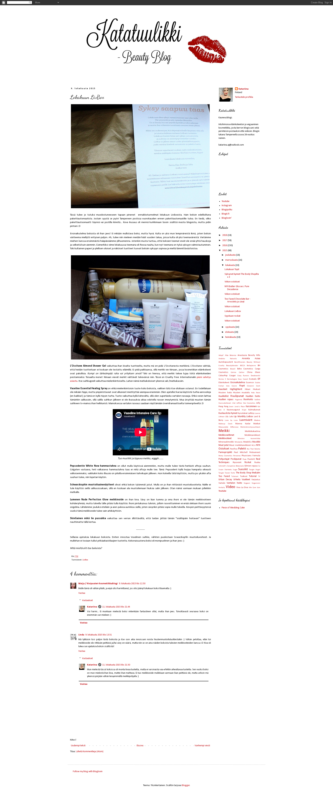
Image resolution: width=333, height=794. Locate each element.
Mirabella (238, 442)
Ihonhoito (248, 399)
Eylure (234, 386)
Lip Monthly (239, 416)
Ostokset (224, 448)
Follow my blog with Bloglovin (88, 771)
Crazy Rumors (243, 376)
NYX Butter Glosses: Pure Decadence (237, 288)
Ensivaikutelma (237, 382)
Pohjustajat (224, 459)
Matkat (256, 424)
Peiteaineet (254, 452)
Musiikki (256, 442)
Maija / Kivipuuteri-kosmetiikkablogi (98, 583)
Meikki (224, 431)
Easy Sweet (243, 379)
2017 (225, 240)
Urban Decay (225, 479)
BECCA (242, 366)
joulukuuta (230, 255)
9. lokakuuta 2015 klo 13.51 (98, 635)
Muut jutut (224, 445)
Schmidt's (223, 466)
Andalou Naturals (228, 359)
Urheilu (236, 479)
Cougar (232, 376)
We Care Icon (254, 488)
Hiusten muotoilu (241, 393)
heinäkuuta (231, 337)
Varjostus (255, 480)
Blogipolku (227, 209)
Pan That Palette (253, 449)
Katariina (92, 607)
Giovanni (250, 386)
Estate (257, 383)
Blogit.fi (225, 214)
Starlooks (228, 470)
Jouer (231, 407)
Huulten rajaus (226, 399)
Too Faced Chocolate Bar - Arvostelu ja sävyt (237, 300)
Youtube (225, 201)
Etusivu (140, 745)
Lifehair (222, 417)
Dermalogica (232, 379)
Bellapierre (251, 366)
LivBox (85, 560)
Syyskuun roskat (232, 316)
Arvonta (246, 358)
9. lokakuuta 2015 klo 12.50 (132, 583)
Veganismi (256, 483)
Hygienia (238, 400)
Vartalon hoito (234, 483)
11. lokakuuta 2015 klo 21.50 (116, 665)
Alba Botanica (230, 355)
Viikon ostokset (232, 281)
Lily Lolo (229, 417)
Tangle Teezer (224, 473)
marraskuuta (231, 260)
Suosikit (243, 469)
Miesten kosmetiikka (249, 439)
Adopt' (221, 355)
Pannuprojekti (225, 452)
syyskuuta (230, 327)
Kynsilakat (242, 413)
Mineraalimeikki (226, 442)
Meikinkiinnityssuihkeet (250, 427)
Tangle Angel (254, 470)
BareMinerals (239, 362)
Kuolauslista (224, 413)
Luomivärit (245, 420)
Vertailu (222, 488)
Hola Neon (255, 393)
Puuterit (251, 459)
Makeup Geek (225, 424)
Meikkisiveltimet (226, 435)
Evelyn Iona (224, 386)
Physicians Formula (251, 456)
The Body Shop (243, 473)
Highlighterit (236, 389)
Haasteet (223, 389)
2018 (225, 235)
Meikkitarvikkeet (252, 435)
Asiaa (257, 358)
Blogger (186, 785)
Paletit (242, 448)
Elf (259, 379)
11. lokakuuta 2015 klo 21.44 (116, 607)
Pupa (244, 459)
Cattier (241, 372)
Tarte (233, 473)
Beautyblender (232, 366)
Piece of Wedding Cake (233, 507)
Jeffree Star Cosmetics (245, 403)
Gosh (258, 386)
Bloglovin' (227, 218)
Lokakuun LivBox (233, 311)
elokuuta (229, 332)
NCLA (253, 445)
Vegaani (247, 483)
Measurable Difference (228, 427)
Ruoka (257, 462)
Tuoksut (243, 476)
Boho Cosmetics (245, 369)
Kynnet (234, 413)
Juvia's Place (239, 407)
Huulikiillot (224, 396)
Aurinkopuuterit (226, 362)
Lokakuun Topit (232, 269)
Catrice (233, 372)
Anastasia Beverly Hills (249, 355)
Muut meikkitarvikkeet (240, 445)
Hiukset (256, 389)
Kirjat (244, 410)
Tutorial (253, 476)
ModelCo (247, 442)
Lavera (257, 413)
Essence (250, 383)
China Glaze (253, 372)
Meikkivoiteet (225, 438)
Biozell (232, 369)
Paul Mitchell (240, 452)
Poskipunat (236, 459)
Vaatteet (246, 479)
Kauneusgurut (233, 410)
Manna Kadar (242, 424)
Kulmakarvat (254, 410)
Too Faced (224, 476)
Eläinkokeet (224, 383)
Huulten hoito (253, 396)
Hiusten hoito (225, 393)
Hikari (247, 389)
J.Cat (234, 403)
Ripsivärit (237, 462)
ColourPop (223, 376)
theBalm (256, 473)
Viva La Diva (242, 487)
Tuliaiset (234, 476)
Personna (237, 456)
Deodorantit (255, 376)
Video (230, 487)
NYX (258, 445)
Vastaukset (87, 600)
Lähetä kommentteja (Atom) (89, 751)
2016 (225, 245)
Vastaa (81, 593)
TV (259, 476)
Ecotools (253, 379)
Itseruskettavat (225, 403)
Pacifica (233, 449)
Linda (81, 635)
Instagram (227, 205)
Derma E (222, 379)
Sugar (235, 470)
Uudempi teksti (78, 745)
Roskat (248, 462)
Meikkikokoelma (252, 431)
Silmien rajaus (251, 466)
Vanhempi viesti (202, 745)
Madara (257, 420)
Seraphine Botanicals (235, 466)
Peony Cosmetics (225, 456)
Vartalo (222, 483)
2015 (225, 250)
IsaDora (257, 400)
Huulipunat (237, 396)
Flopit (242, 385)
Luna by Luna (231, 420)
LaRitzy (251, 413)
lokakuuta (230, 265)
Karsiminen (251, 406)
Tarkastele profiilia (244, 97)
